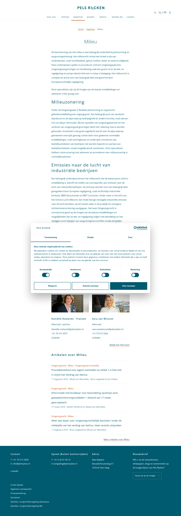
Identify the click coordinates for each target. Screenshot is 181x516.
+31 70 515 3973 (59, 333)
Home (81, 29)
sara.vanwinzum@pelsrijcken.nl (107, 329)
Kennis (103, 17)
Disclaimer (15, 497)
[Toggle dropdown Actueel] (95, 17)
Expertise (78, 17)
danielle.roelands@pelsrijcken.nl (67, 329)
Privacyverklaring (18, 493)
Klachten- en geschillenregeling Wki (26, 506)
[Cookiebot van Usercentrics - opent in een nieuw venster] (135, 228)
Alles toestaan (128, 286)
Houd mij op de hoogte (145, 475)
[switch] (75, 275)
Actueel (90, 17)
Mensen (65, 17)
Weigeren (52, 286)
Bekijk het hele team (120, 345)
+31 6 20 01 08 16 (62, 459)
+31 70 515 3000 (21, 459)
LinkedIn (55, 337)
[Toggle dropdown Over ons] (57, 17)
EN (165, 12)
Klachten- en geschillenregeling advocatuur (30, 501)
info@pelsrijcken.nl (21, 463)
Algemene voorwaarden (21, 489)
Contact (130, 17)
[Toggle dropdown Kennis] (108, 17)
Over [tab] (130, 237)
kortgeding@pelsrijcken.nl (65, 463)
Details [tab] (90, 237)
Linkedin (14, 471)
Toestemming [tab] (50, 237)
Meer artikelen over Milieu (117, 439)
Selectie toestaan (90, 286)
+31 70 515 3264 (100, 333)
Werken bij (117, 17)
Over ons (51, 17)
